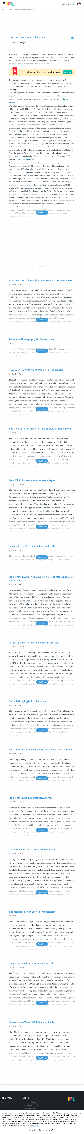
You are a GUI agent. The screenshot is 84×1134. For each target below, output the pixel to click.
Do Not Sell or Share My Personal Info (41, 1130)
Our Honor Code (29, 1108)
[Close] (80, 1113)
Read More (42, 320)
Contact (5, 1105)
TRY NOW (67, 72)
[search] (73, 4)
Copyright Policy (29, 1102)
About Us (5, 1102)
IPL (3, 10)
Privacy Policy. (34, 1126)
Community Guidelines (32, 1105)
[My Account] (79, 4)
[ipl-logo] (10, 5)
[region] (42, 1122)
